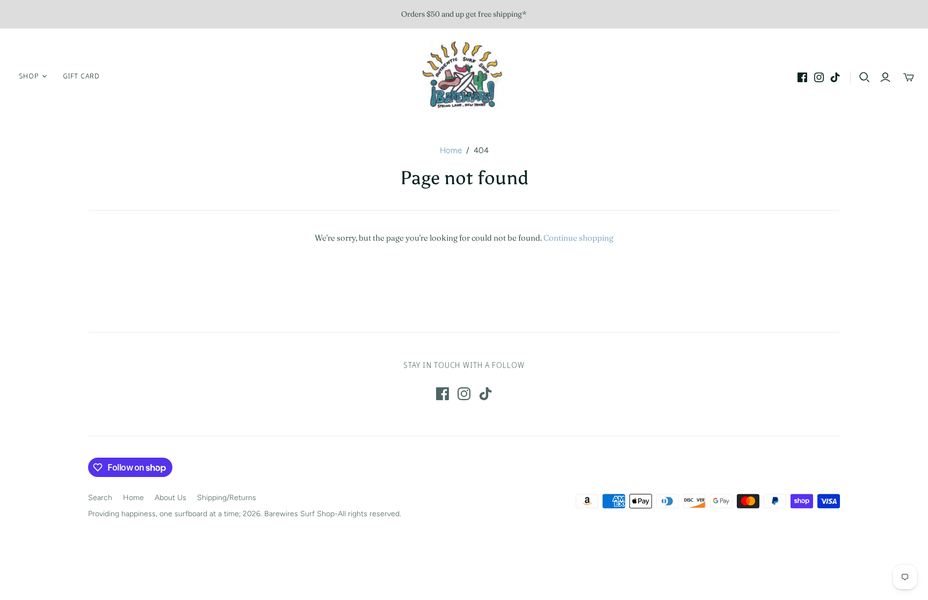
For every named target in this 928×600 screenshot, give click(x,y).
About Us (170, 497)
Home (451, 150)
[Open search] (864, 77)
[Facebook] (802, 77)
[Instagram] (819, 77)
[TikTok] (835, 77)
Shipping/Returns (226, 497)
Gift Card (81, 76)
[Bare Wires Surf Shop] (464, 76)
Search (100, 497)
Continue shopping (578, 238)
